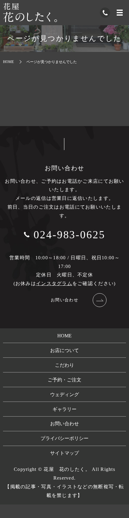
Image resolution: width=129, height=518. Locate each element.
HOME (8, 62)
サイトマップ (64, 453)
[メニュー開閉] (120, 13)
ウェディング (64, 394)
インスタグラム (54, 283)
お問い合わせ (64, 300)
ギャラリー (64, 409)
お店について (64, 350)
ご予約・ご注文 (64, 379)
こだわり (64, 365)
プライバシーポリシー (64, 438)
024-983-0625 (69, 235)
